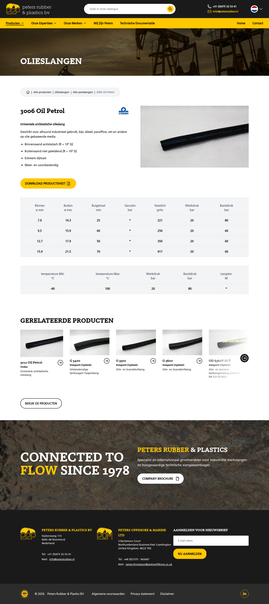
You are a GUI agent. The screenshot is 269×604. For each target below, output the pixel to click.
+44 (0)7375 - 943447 (133, 559)
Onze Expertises (42, 23)
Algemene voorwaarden (108, 594)
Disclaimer (167, 594)
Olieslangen (62, 92)
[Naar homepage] (29, 9)
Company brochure (157, 478)
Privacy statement (142, 594)
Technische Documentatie (137, 23)
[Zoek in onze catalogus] (170, 9)
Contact (258, 23)
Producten (13, 23)
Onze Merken (73, 23)
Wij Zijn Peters (103, 23)
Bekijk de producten (41, 403)
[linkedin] (245, 594)
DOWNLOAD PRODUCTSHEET (45, 183)
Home (241, 23)
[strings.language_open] (257, 9)
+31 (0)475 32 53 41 (56, 554)
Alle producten (42, 92)
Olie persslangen (83, 92)
